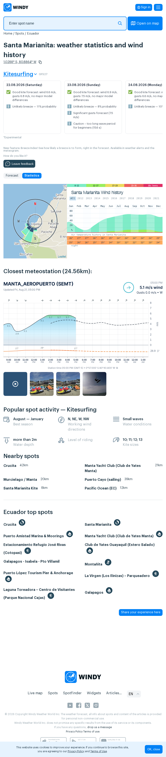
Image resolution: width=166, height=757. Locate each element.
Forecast (12, 175)
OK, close (153, 749)
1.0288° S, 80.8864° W (19, 62)
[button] (40, 62)
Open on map (148, 23)
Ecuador (33, 33)
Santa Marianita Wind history (97, 192)
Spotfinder (72, 693)
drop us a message (99, 727)
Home (7, 33)
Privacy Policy (74, 731)
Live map (35, 693)
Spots (19, 33)
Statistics (31, 175)
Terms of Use (98, 751)
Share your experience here (140, 612)
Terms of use (91, 731)
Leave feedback (23, 163)
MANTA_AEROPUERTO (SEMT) (38, 284)
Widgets (94, 693)
